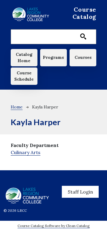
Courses (83, 57)
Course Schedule (24, 76)
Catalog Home (24, 57)
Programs (53, 57)
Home (17, 107)
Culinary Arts (25, 152)
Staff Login (80, 192)
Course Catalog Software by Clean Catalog (54, 225)
